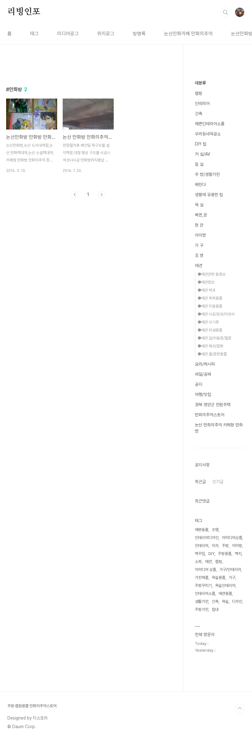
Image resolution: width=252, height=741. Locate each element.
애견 (198, 265)
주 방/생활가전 (207, 174)
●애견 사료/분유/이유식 (216, 314)
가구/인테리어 (230, 569)
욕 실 (199, 204)
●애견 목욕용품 (210, 298)
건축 (198, 113)
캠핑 (198, 93)
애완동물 (201, 529)
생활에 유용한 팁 (209, 194)
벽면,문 (201, 214)
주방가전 (201, 609)
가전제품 (201, 577)
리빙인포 (23, 12)
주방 (225, 545)
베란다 (200, 184)
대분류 (200, 82)
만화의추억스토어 (209, 414)
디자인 (237, 601)
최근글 (200, 481)
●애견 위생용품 (210, 330)
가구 (232, 577)
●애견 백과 (206, 290)
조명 (215, 529)
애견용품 (225, 593)
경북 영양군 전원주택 (212, 404)
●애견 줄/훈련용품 (212, 354)
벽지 (238, 553)
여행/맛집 (203, 394)
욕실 (225, 601)
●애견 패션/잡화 (210, 346)
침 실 (199, 164)
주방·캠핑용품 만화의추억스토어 (32, 706)
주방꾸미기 (203, 585)
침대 (215, 609)
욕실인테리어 (225, 585)
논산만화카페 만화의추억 (188, 34)
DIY (211, 553)
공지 (198, 384)
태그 (34, 34)
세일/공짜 (203, 374)
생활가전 (201, 601)
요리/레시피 (205, 364)
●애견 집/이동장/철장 (214, 338)
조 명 (199, 255)
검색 (225, 12)
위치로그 (105, 34)
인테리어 (202, 103)
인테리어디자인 (207, 537)
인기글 (217, 481)
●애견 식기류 (208, 322)
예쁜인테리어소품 (209, 123)
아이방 (200, 235)
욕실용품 (218, 577)
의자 (215, 545)
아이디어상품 (232, 537)
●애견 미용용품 (210, 306)
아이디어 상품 (205, 569)
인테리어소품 (205, 593)
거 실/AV (202, 154)
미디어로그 (68, 34)
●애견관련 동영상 (212, 274)
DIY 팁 (201, 144)
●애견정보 (206, 282)
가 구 (199, 245)
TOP (240, 708)
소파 (198, 561)
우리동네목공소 (208, 133)
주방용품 (224, 553)
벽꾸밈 (200, 553)
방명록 (139, 34)
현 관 (199, 225)
